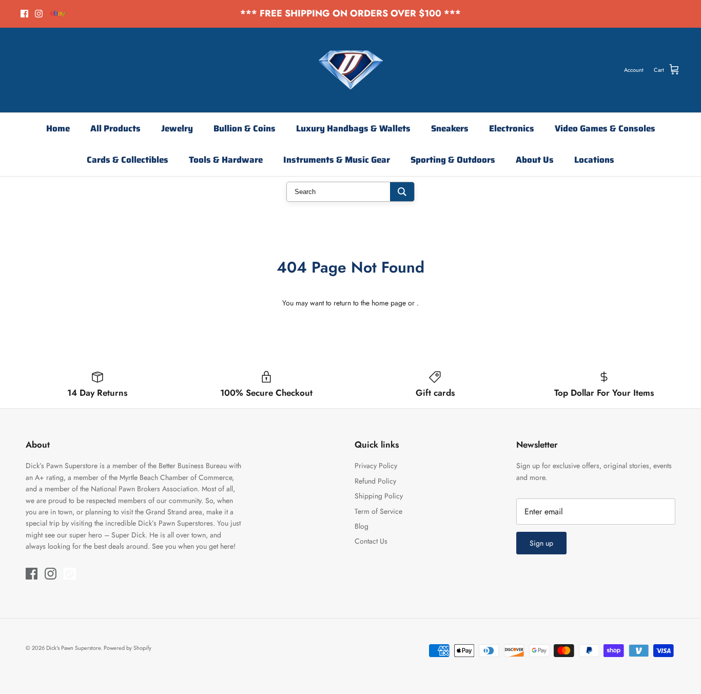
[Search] (402, 191)
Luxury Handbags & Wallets (353, 128)
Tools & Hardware (226, 159)
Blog (361, 526)
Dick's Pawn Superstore (73, 648)
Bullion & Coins (244, 128)
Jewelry (177, 128)
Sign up (541, 543)
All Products (115, 128)
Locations (594, 159)
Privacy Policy (376, 465)
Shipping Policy (379, 496)
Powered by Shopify (127, 648)
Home (58, 128)
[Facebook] (24, 13)
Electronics (511, 128)
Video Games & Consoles (605, 128)
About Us (535, 159)
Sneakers (450, 128)
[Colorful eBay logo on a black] (58, 13)
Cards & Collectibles (127, 159)
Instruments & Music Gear (336, 159)
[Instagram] (39, 13)
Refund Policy (375, 481)
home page (389, 303)
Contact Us (371, 541)
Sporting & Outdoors (453, 159)
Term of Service (378, 511)
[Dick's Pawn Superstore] (351, 70)
